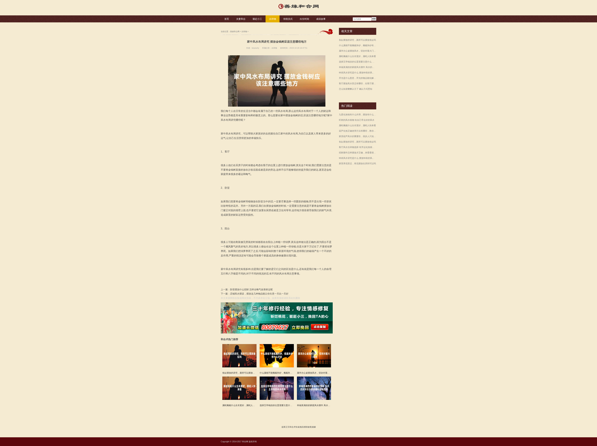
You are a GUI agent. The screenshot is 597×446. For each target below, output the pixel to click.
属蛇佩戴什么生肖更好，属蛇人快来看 (357, 56)
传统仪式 (288, 19)
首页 (226, 19)
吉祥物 (272, 19)
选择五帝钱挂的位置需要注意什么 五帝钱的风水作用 (357, 61)
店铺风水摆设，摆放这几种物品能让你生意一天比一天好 (259, 293)
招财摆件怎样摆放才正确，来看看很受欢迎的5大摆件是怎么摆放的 (357, 152)
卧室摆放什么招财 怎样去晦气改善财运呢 (251, 289)
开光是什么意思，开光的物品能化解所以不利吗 (357, 78)
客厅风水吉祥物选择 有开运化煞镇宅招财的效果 (357, 147)
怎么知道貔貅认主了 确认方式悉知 (355, 89)
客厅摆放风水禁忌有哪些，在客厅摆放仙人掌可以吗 (357, 83)
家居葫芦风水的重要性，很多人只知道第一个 (357, 136)
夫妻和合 (240, 19)
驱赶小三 (257, 19)
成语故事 (321, 19)
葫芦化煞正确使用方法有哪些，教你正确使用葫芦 (357, 131)
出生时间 (304, 19)
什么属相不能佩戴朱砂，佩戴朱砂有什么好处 (357, 45)
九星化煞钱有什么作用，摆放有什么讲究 (357, 114)
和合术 (292, 427)
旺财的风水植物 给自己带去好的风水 (356, 120)
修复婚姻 (312, 427)
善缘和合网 (234, 31)
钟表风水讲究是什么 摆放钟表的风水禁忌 (357, 72)
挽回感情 (304, 427)
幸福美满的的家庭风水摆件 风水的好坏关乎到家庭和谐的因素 (357, 67)
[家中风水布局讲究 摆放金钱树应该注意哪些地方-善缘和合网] (298, 9)
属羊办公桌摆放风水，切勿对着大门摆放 (357, 51)
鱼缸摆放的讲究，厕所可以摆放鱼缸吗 (357, 40)
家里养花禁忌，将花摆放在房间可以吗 (357, 163)
